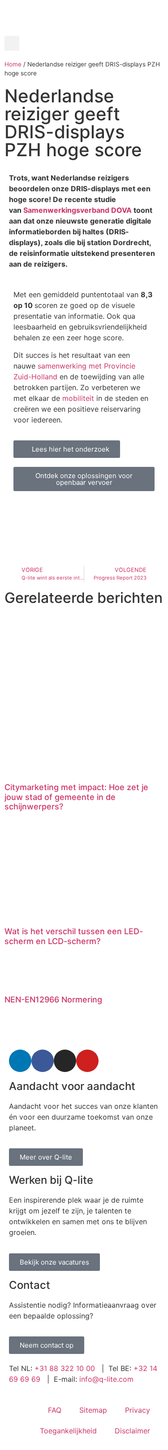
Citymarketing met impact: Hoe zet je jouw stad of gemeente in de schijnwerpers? (76, 796)
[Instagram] (65, 1061)
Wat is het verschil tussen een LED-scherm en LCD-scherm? (73, 936)
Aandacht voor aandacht (72, 1086)
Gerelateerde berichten (83, 597)
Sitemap (93, 1410)
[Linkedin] (20, 1061)
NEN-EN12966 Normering (53, 999)
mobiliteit (79, 398)
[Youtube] (87, 1061)
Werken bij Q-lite (51, 1179)
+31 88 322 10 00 (64, 1368)
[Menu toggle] (84, 31)
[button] (11, 43)
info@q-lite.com (106, 1379)
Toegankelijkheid (68, 1430)
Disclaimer (132, 1430)
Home (13, 64)
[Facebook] (42, 1061)
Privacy (137, 1410)
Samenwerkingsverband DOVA (78, 210)
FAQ (54, 1410)
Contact (29, 1285)
